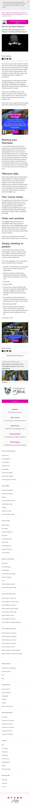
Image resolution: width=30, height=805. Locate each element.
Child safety (4, 779)
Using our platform (6, 689)
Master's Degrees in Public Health (9, 612)
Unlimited (4, 702)
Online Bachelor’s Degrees (7, 476)
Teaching (4, 497)
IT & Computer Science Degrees (9, 573)
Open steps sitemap (6, 769)
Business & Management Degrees (9, 587)
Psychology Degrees (6, 566)
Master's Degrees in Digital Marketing (10, 608)
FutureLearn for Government (8, 727)
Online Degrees (5, 469)
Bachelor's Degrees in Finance (8, 646)
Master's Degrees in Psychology (9, 598)
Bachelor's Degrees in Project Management (11, 650)
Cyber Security (5, 542)
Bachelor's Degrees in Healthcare (9, 633)
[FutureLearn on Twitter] (14, 798)
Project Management (6, 545)
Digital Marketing (5, 525)
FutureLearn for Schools (7, 730)
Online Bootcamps (6, 465)
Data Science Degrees (6, 577)
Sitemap (3, 765)
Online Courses (5, 455)
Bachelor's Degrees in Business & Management (12, 653)
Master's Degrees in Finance (8, 615)
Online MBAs (4, 563)
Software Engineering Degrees (8, 584)
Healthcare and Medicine (7, 493)
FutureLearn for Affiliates (7, 734)
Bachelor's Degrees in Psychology (9, 636)
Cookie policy (5, 755)
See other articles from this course (15, 355)
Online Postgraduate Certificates (9, 479)
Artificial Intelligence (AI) (7, 532)
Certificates (4, 699)
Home (3, 12)
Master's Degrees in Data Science (9, 605)
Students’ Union (8, 221)
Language (4, 507)
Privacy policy (5, 748)
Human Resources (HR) (7, 538)
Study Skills (8, 12)
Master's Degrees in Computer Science (10, 601)
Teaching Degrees (5, 570)
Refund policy (5, 751)
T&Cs (3, 745)
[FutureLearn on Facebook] (8, 798)
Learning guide (5, 696)
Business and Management (7, 490)
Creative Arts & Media (6, 511)
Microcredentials (5, 462)
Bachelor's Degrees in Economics (9, 643)
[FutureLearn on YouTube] (17, 798)
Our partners (4, 717)
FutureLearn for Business (7, 724)
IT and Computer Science (7, 504)
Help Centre (4, 783)
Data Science (4, 535)
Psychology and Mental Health (8, 500)
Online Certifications (6, 458)
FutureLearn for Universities (8, 720)
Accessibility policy (6, 762)
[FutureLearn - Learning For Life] (15, 801)
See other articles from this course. (17, 21)
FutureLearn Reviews (6, 692)
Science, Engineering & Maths (8, 514)
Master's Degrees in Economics (8, 618)
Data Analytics (5, 528)
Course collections (6, 552)
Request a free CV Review (7, 706)
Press (3, 675)
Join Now (15, 401)
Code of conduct (5, 758)
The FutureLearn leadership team (9, 668)
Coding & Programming (7, 549)
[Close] (27, 2)
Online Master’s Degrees (7, 472)
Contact (3, 786)
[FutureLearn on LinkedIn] (21, 798)
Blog (3, 678)
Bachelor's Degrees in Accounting (9, 640)
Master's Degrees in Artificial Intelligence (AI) (11, 622)
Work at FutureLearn (6, 671)
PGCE (3, 580)
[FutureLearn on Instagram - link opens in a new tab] (11, 798)
